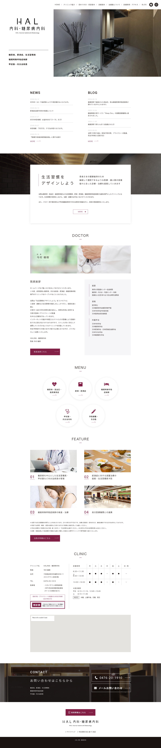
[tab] (80, 211)
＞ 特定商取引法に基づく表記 (86, 732)
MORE (32, 141)
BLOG (144, 4)
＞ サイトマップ (70, 732)
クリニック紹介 (69, 4)
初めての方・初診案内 (87, 4)
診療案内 (102, 4)
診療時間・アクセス (131, 4)
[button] (45, 352)
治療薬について (114, 4)
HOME (57, 4)
